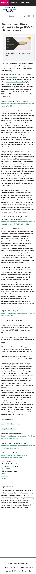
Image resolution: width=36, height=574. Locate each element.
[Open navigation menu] (3, 16)
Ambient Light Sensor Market (11, 424)
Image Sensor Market (8, 429)
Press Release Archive (21, 563)
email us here (5, 469)
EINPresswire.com (12, 77)
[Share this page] (33, 16)
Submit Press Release (11, 567)
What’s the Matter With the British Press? (15, 3)
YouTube (4, 478)
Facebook (4, 476)
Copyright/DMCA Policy (12, 571)
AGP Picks (4, 3)
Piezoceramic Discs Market (15, 82)
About (10, 563)
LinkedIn (4, 473)
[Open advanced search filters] (28, 16)
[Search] (24, 16)
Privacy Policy (27, 571)
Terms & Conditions (26, 567)
